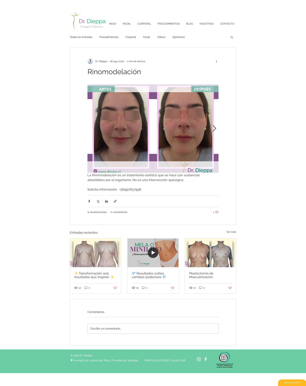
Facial (146, 37)
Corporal (131, 37)
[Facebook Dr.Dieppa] (205, 359)
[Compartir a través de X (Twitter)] (98, 201)
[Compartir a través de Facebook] (89, 201)
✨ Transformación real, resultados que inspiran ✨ (94, 275)
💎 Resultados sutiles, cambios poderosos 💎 (149, 275)
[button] (231, 37)
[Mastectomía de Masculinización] (210, 253)
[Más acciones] (216, 61)
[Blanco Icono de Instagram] (198, 359)
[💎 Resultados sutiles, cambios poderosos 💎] (153, 253)
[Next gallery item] (214, 128)
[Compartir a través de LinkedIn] (106, 201)
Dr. (92, 21)
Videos (161, 37)
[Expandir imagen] (153, 128)
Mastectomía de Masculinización (201, 275)
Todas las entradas (81, 37)
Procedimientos (108, 37)
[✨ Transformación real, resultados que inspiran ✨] (95, 253)
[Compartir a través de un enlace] (115, 201)
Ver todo (231, 231)
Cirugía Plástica (91, 26)
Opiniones (178, 37)
